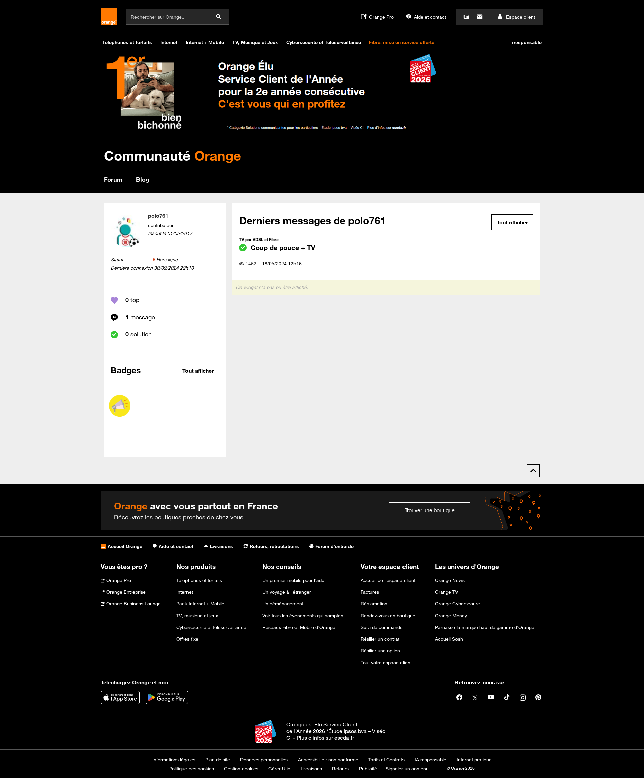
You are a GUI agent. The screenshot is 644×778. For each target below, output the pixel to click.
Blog (142, 179)
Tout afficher (198, 370)
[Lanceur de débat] (119, 406)
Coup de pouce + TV (283, 247)
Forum (113, 179)
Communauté (172, 155)
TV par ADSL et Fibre (259, 239)
